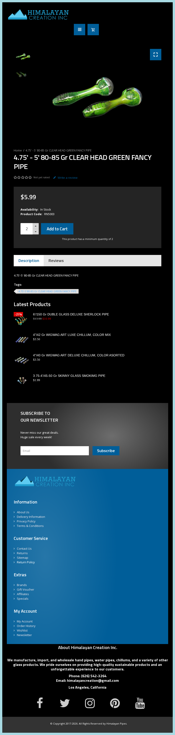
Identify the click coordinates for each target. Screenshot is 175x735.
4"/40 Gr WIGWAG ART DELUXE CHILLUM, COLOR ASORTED (78, 355)
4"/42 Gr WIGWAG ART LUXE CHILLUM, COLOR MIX (72, 335)
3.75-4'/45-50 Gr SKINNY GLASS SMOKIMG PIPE (69, 376)
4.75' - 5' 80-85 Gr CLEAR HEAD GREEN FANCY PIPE (59, 150)
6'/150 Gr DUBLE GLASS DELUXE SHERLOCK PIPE (71, 314)
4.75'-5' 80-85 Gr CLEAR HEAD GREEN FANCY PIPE (47, 291)
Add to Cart (57, 228)
